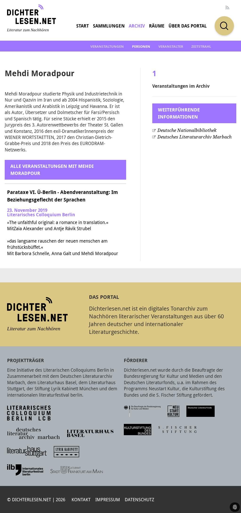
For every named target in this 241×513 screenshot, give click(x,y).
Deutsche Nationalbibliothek (187, 130)
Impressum (107, 499)
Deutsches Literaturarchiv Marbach (194, 137)
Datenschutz (139, 499)
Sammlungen (109, 26)
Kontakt (81, 499)
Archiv (137, 26)
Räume (157, 26)
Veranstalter (170, 46)
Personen (141, 46)
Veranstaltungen (107, 46)
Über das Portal (188, 26)
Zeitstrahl (201, 46)
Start (82, 26)
